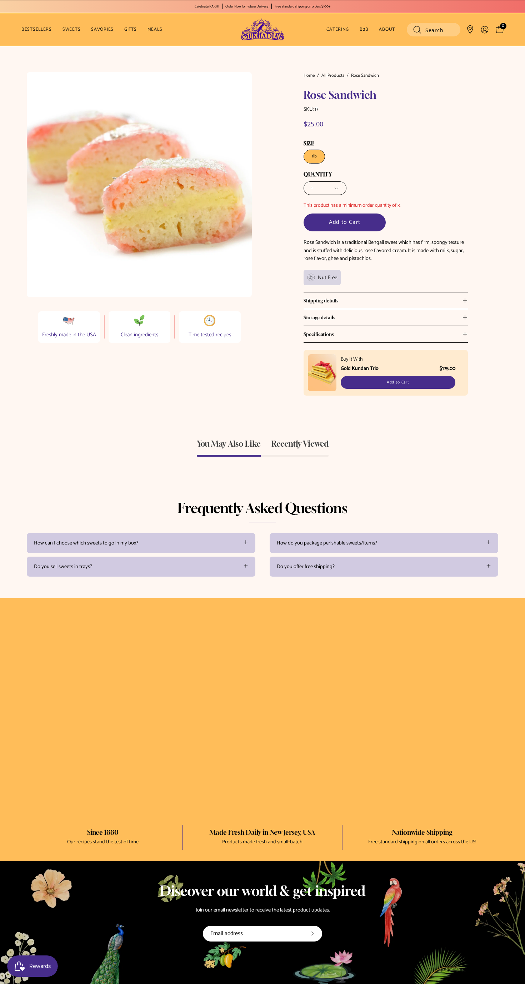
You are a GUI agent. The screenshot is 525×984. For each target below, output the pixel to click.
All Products (332, 75)
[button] (433, 29)
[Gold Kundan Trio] (322, 372)
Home (309, 75)
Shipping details (321, 300)
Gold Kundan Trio (360, 369)
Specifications (319, 334)
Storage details (319, 317)
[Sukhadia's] (262, 29)
